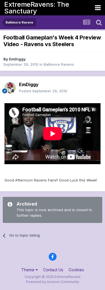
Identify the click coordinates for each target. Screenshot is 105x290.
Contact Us (53, 269)
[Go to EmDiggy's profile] (10, 87)
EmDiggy (17, 59)
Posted (43, 91)
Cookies (76, 269)
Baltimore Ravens (59, 64)
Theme (28, 269)
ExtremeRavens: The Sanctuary (36, 7)
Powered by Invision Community (52, 282)
